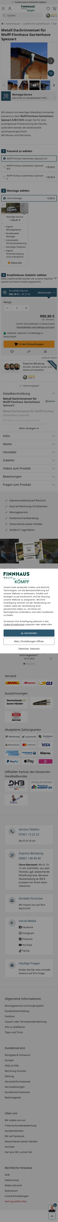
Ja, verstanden (29, 633)
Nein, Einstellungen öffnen (29, 641)
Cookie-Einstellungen (14, 624)
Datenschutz (23, 648)
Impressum (35, 648)
